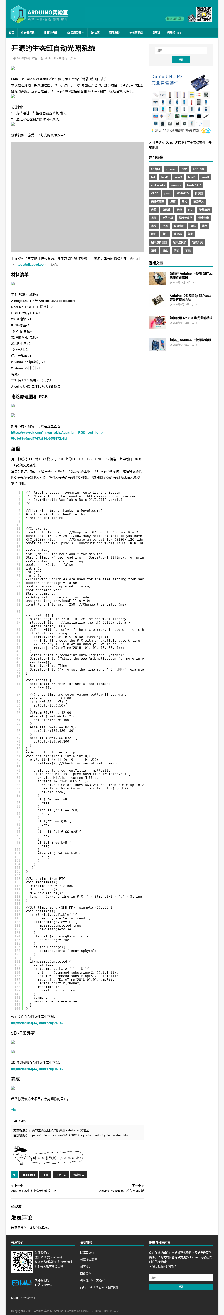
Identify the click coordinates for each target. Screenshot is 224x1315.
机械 (153, 218)
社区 (97, 33)
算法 (193, 226)
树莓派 (156, 33)
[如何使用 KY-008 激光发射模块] (157, 326)
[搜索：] (181, 50)
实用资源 (75, 33)
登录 (45, 1227)
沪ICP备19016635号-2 (105, 1311)
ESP (184, 169)
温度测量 (203, 218)
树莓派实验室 (88, 1259)
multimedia (158, 185)
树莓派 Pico (174, 33)
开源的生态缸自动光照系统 (47, 1130)
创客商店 (137, 33)
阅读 (176, 250)
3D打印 (155, 169)
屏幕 (173, 202)
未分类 (63, 58)
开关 (184, 202)
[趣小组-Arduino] (48, 1164)
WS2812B (183, 193)
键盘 (165, 250)
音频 (188, 250)
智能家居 (79, 1175)
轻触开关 (197, 242)
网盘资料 (85, 1273)
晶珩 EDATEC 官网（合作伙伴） (100, 1287)
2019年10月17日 (27, 58)
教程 (153, 210)
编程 (204, 226)
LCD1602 (199, 169)
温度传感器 (185, 218)
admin (47, 58)
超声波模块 (179, 242)
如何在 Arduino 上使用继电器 (190, 340)
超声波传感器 (159, 242)
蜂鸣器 (178, 234)
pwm (167, 193)
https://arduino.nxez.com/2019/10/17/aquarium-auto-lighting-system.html (79, 1135)
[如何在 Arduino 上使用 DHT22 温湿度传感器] (157, 282)
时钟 (190, 210)
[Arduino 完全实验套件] (181, 133)
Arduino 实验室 (78, 1130)
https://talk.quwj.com (30, 264)
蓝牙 (165, 234)
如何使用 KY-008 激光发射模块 (191, 317)
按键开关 (198, 202)
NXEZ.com (87, 1252)
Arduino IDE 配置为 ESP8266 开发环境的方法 (191, 297)
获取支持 (114, 33)
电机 (165, 226)
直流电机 (179, 226)
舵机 (153, 234)
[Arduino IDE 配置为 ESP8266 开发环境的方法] (157, 304)
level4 (61, 1175)
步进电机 (168, 218)
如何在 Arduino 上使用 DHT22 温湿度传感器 (191, 275)
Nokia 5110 (194, 185)
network (176, 185)
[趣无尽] (148, 19)
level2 (178, 177)
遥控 (153, 250)
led (45, 1175)
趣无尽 (47, 1284)
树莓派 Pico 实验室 (92, 1280)
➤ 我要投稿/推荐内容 (162, 1266)
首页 (11, 33)
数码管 (166, 210)
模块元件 (52, 33)
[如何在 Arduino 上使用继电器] (157, 348)
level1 (164, 177)
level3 (192, 177)
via (13, 1109)
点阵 (153, 226)
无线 (179, 210)
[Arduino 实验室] (39, 21)
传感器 (199, 193)
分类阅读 (29, 33)
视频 (190, 234)
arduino (28, 1175)
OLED (154, 193)
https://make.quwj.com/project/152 (37, 1022)
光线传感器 (157, 202)
